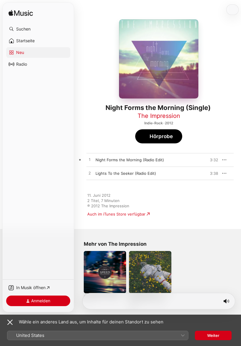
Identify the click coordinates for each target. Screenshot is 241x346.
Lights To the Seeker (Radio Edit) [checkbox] (126, 173)
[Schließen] (10, 322)
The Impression (159, 115)
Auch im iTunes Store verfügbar (116, 214)
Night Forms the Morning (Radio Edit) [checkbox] (130, 159)
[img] (21, 13)
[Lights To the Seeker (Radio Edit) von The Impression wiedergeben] (90, 173)
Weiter (213, 335)
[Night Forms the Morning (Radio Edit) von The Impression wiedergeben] (90, 159)
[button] (38, 29)
